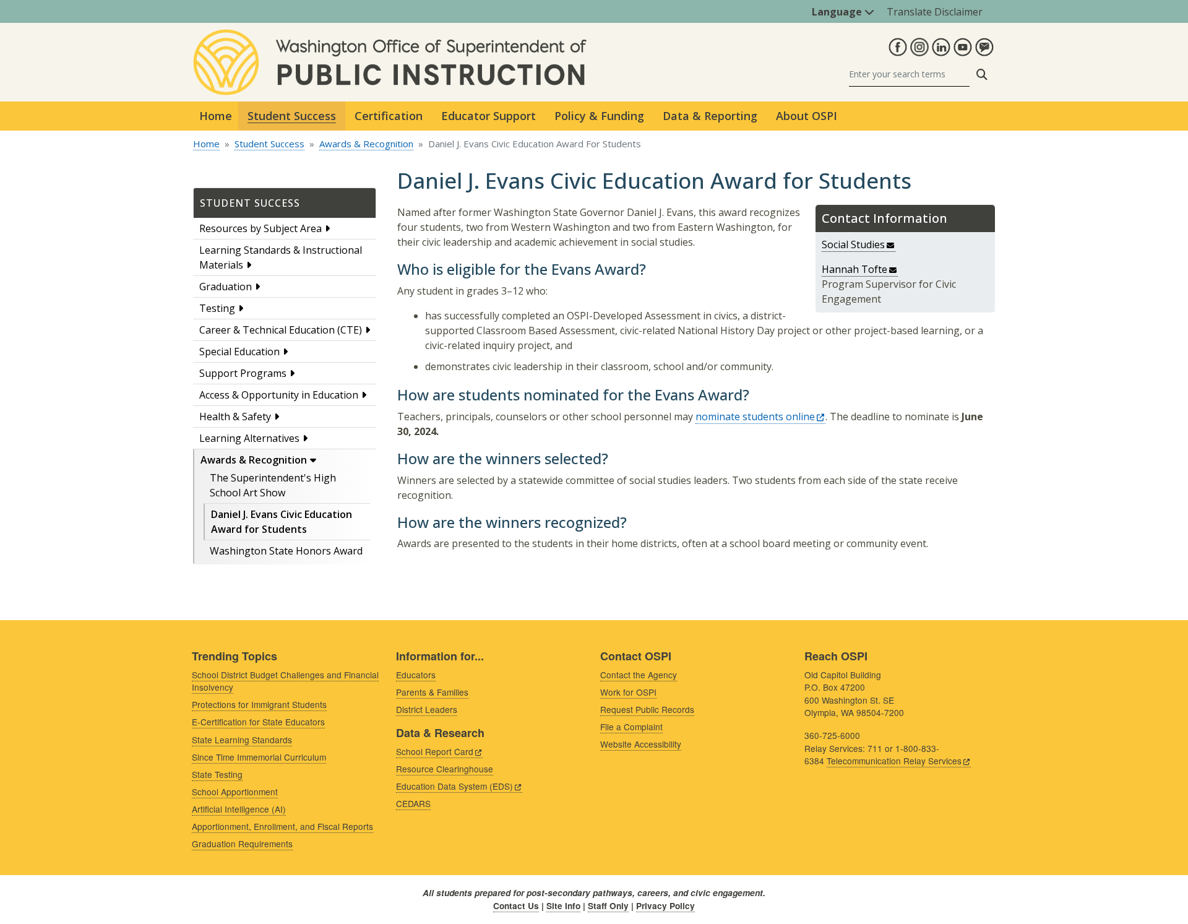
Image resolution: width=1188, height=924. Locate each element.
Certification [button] (389, 115)
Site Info (563, 906)
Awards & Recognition (366, 143)
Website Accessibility (640, 744)
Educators (416, 674)
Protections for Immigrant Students (259, 704)
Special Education (239, 351)
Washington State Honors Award (286, 551)
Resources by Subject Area (260, 228)
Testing (217, 308)
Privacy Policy (665, 906)
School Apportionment (235, 791)
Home (215, 115)
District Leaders (426, 709)
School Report (434, 751)
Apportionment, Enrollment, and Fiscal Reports (282, 826)
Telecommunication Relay (894, 760)
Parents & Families (432, 692)
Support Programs (242, 373)
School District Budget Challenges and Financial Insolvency (285, 681)
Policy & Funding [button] (599, 115)
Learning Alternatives (249, 438)
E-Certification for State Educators (258, 721)
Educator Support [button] (488, 115)
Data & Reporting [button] (710, 115)
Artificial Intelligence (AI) (239, 809)
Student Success (269, 143)
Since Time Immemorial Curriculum (259, 757)
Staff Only (608, 906)
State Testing (217, 774)
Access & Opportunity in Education (278, 395)
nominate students (755, 416)
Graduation (225, 286)
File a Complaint (631, 726)
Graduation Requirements (242, 843)
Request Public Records (647, 709)
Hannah (854, 269)
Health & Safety (235, 416)
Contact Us (516, 906)
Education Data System (454, 786)
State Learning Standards (242, 739)
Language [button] (838, 12)
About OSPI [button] (806, 115)
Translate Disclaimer (935, 12)
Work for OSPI (628, 692)
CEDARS (413, 803)
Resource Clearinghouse (444, 768)
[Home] (390, 36)
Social (853, 244)
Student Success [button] (292, 115)
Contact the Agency (638, 674)
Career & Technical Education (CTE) (280, 330)
